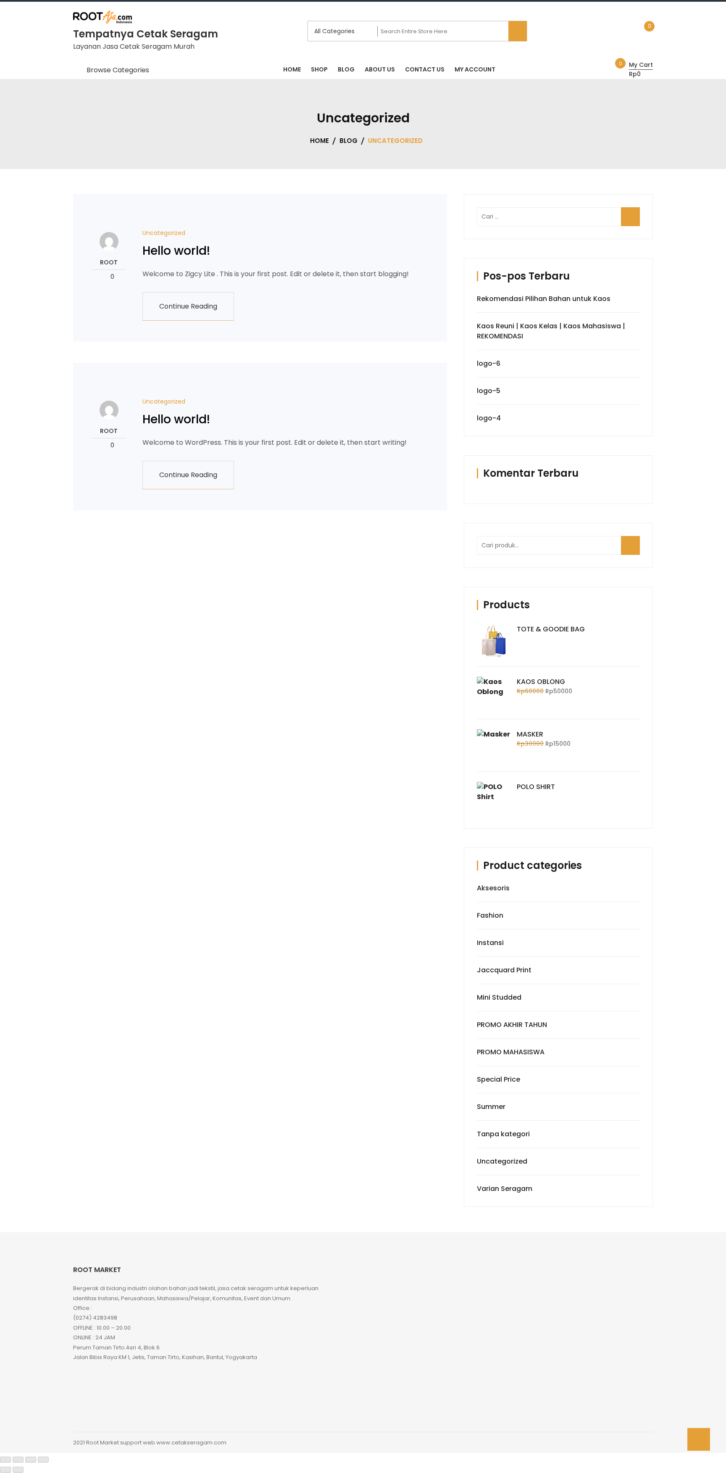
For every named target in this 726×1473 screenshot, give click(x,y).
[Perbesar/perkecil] (5, 1459)
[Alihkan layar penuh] (18, 1459)
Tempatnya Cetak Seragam (145, 34)
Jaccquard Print (504, 970)
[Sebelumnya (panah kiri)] (5, 1470)
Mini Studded (499, 997)
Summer (491, 1106)
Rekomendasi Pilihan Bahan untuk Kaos (543, 299)
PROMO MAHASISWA (510, 1052)
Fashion (490, 915)
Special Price (498, 1079)
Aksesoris (493, 888)
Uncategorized (163, 233)
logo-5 (488, 391)
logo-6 (488, 363)
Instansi (490, 943)
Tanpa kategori (503, 1134)
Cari (631, 550)
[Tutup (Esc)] (43, 1459)
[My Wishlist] (640, 31)
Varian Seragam (504, 1188)
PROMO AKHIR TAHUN (512, 1025)
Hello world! (176, 251)
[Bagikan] (30, 1459)
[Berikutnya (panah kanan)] (18, 1470)
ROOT (109, 262)
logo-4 (489, 418)
